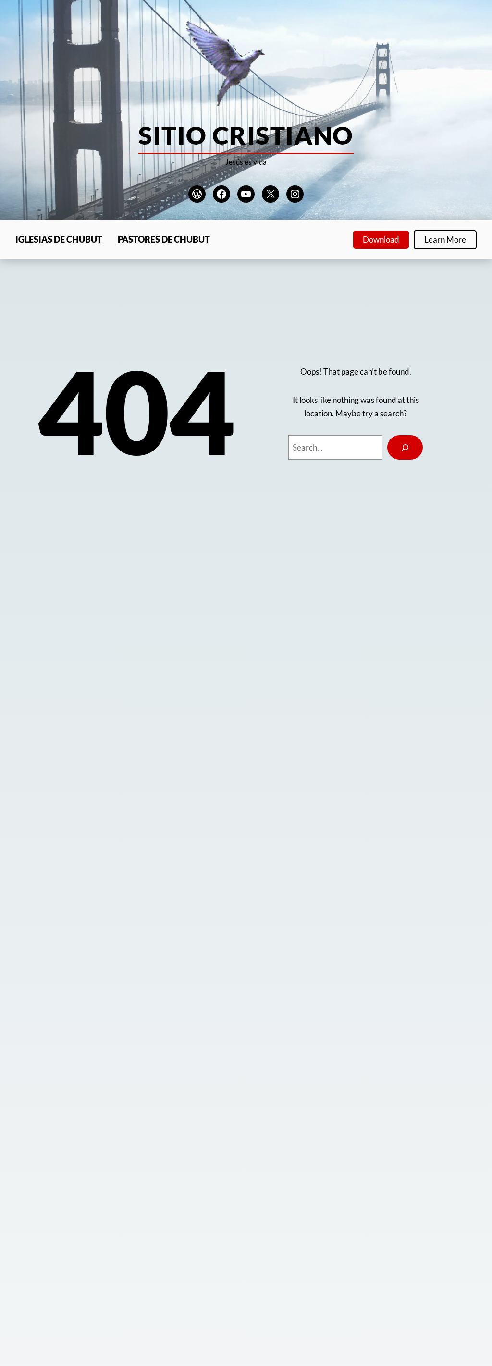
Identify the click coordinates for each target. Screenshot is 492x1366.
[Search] (405, 447)
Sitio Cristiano (246, 135)
